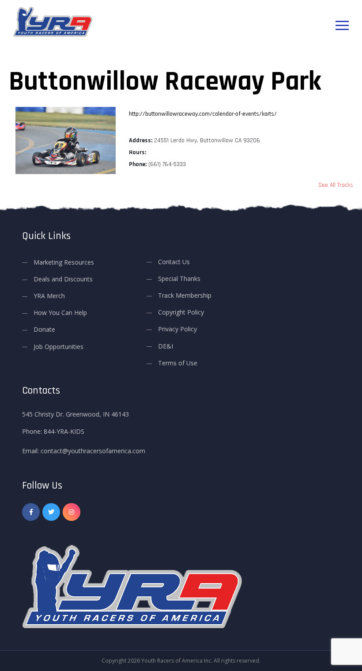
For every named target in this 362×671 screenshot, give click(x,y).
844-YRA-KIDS (64, 431)
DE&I (165, 346)
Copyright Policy (181, 312)
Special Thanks (179, 278)
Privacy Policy (177, 329)
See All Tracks (335, 185)
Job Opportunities (58, 346)
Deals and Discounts (63, 279)
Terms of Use (177, 363)
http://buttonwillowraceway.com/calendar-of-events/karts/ (203, 114)
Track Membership (184, 295)
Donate (44, 329)
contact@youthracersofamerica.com (93, 451)
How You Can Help (60, 312)
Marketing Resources (64, 262)
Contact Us (174, 262)
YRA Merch (49, 296)
